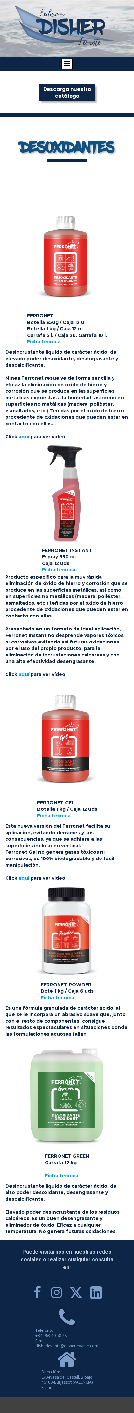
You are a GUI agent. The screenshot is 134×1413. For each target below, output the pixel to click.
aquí (24, 436)
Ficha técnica (43, 342)
